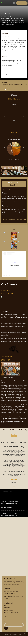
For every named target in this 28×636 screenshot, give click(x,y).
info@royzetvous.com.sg (11, 612)
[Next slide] (23, 115)
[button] (14, 3)
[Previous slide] (4, 115)
